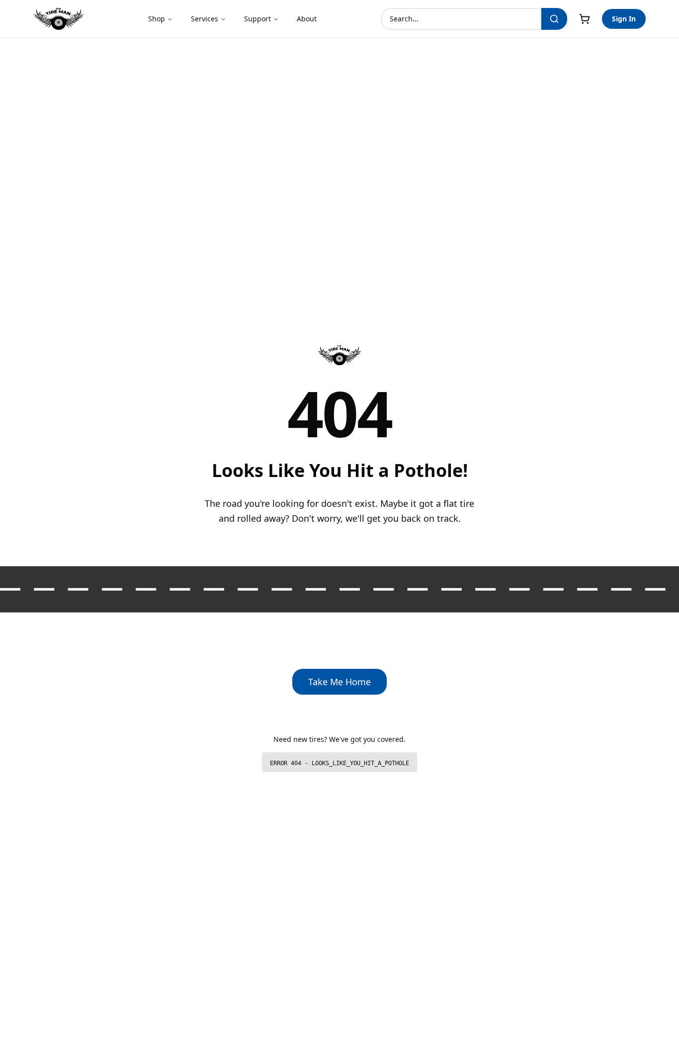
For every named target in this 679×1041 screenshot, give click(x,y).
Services (204, 18)
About (307, 18)
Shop (156, 18)
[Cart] (584, 18)
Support (257, 18)
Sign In (624, 18)
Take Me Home (339, 682)
